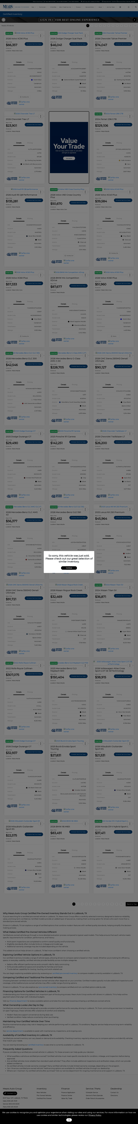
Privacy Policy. (94, 1115)
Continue (69, 568)
